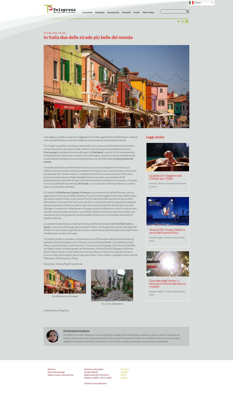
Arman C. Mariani (158, 183)
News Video (148, 12)
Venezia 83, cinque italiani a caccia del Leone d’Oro (167, 231)
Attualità (126, 12)
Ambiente (99, 12)
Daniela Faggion (157, 237)
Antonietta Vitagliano (78, 330)
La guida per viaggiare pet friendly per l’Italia (165, 177)
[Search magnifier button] (187, 11)
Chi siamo (125, 369)
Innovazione (113, 12)
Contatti (124, 372)
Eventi (137, 12)
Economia (87, 12)
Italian (197, 2)
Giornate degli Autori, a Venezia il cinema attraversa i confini (167, 283)
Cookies (124, 378)
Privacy (124, 375)
